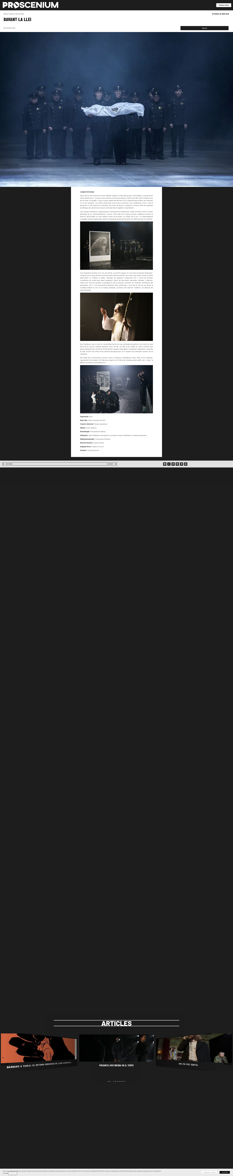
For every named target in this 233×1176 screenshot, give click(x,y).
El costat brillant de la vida (189, 1064)
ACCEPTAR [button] (225, 1172)
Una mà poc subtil (44, 1064)
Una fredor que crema (116, 1065)
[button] (164, 464)
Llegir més (12, 1173)
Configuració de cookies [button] (209, 1172)
